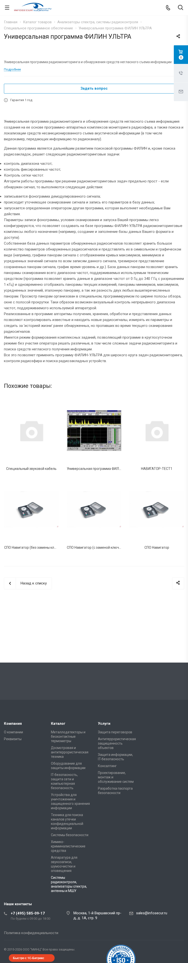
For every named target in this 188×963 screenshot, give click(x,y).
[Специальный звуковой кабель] (31, 430)
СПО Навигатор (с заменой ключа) (94, 547)
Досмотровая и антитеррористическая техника (69, 752)
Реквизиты (13, 739)
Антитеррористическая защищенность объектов (117, 743)
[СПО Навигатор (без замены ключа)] (31, 509)
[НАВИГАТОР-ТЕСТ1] (156, 430)
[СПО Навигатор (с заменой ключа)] (94, 509)
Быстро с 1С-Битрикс (28, 958)
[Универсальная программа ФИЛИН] (94, 430)
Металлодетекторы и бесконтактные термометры (68, 736)
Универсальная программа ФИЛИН (95, 469)
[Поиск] (180, 8)
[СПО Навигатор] (156, 509)
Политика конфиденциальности (31, 933)
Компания (13, 723)
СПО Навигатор (156, 547)
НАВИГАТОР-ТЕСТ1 (156, 469)
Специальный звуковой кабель (31, 469)
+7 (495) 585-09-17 (28, 913)
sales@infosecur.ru (151, 913)
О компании (13, 732)
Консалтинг (107, 766)
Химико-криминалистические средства (68, 846)
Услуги (104, 723)
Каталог (58, 723)
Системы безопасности (69, 835)
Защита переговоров (115, 732)
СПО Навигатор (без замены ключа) (33, 547)
